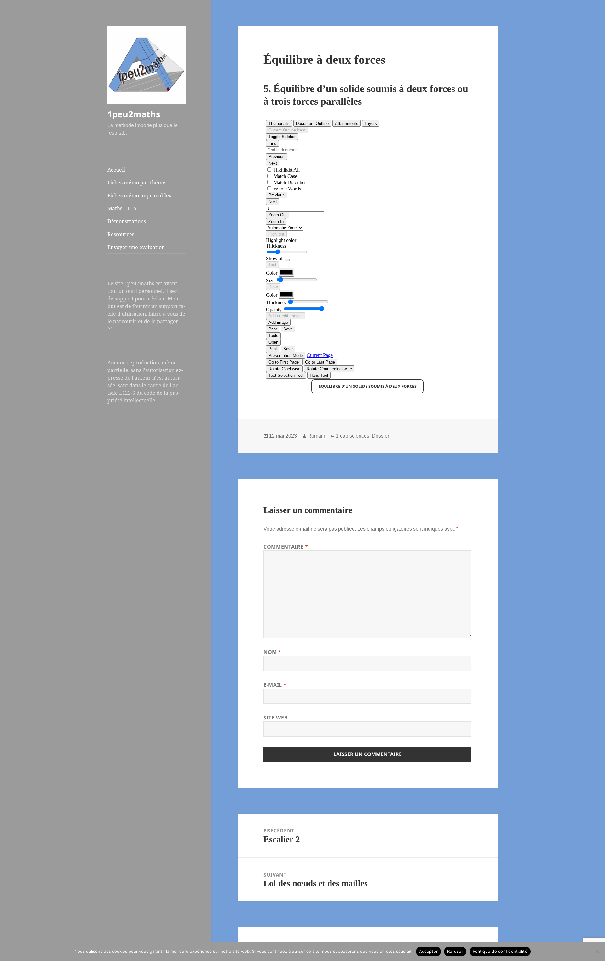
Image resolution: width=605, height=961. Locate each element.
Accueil (116, 169)
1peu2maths (133, 114)
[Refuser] (597, 951)
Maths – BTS (121, 208)
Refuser (455, 951)
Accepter (428, 951)
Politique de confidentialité (500, 951)
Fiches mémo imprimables (139, 195)
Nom (272, 652)
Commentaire (285, 546)
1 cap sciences (352, 436)
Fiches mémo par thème (136, 182)
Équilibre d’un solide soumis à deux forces (368, 386)
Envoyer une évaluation (136, 247)
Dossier (380, 436)
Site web (275, 717)
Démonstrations (126, 221)
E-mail (274, 684)
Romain (316, 436)
